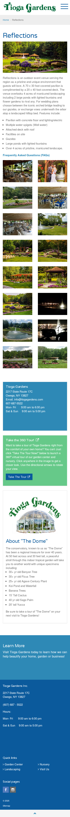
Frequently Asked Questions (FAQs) (26, 155)
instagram (13, 790)
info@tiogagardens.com (28, 399)
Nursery (45, 764)
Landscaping (12, 769)
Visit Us (44, 769)
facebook (6, 790)
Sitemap (6, 805)
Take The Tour (17, 477)
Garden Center (14, 764)
